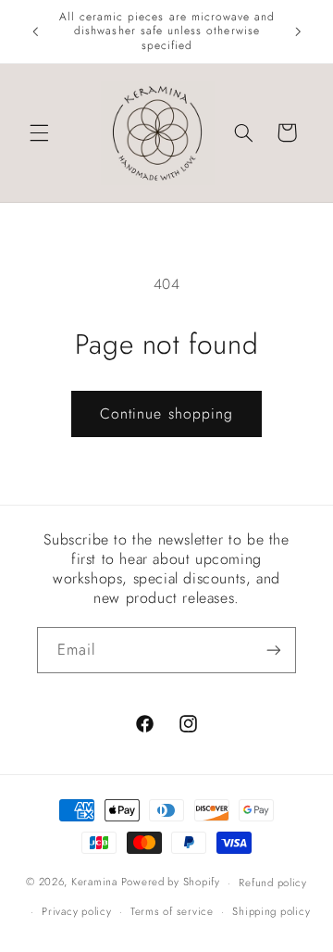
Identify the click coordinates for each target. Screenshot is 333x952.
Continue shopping (166, 413)
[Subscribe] (274, 649)
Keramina (94, 882)
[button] (39, 132)
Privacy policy (76, 911)
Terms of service (172, 911)
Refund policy (273, 882)
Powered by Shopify (170, 882)
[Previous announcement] (35, 31)
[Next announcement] (298, 31)
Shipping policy (271, 911)
